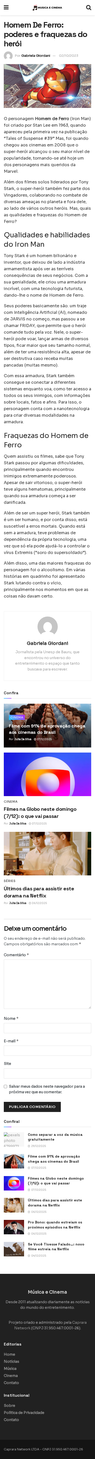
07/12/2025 (44, 739)
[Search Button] (88, 7)
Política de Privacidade (24, 1412)
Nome (11, 1018)
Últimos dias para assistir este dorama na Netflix (55, 1202)
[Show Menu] (6, 7)
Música (10, 1368)
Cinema (16, 717)
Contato (11, 1382)
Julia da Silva (22, 739)
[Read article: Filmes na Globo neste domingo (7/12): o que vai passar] (47, 774)
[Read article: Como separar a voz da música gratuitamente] (14, 1139)
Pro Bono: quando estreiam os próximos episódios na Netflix (55, 1225)
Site (7, 1063)
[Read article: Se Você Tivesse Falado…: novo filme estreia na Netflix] (14, 1249)
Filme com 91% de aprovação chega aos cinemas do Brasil (54, 1159)
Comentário (16, 954)
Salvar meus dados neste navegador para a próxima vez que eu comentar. (47, 1089)
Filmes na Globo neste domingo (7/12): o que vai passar (56, 1181)
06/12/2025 (39, 903)
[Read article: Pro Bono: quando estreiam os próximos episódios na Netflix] (14, 1227)
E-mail (11, 1041)
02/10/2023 (68, 55)
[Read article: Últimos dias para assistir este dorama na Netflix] (47, 854)
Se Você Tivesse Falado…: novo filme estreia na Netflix (56, 1247)
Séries (10, 880)
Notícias (11, 1361)
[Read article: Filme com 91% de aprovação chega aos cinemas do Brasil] (14, 1161)
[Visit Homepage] (47, 8)
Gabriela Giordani (35, 55)
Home (9, 1354)
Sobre (9, 1405)
